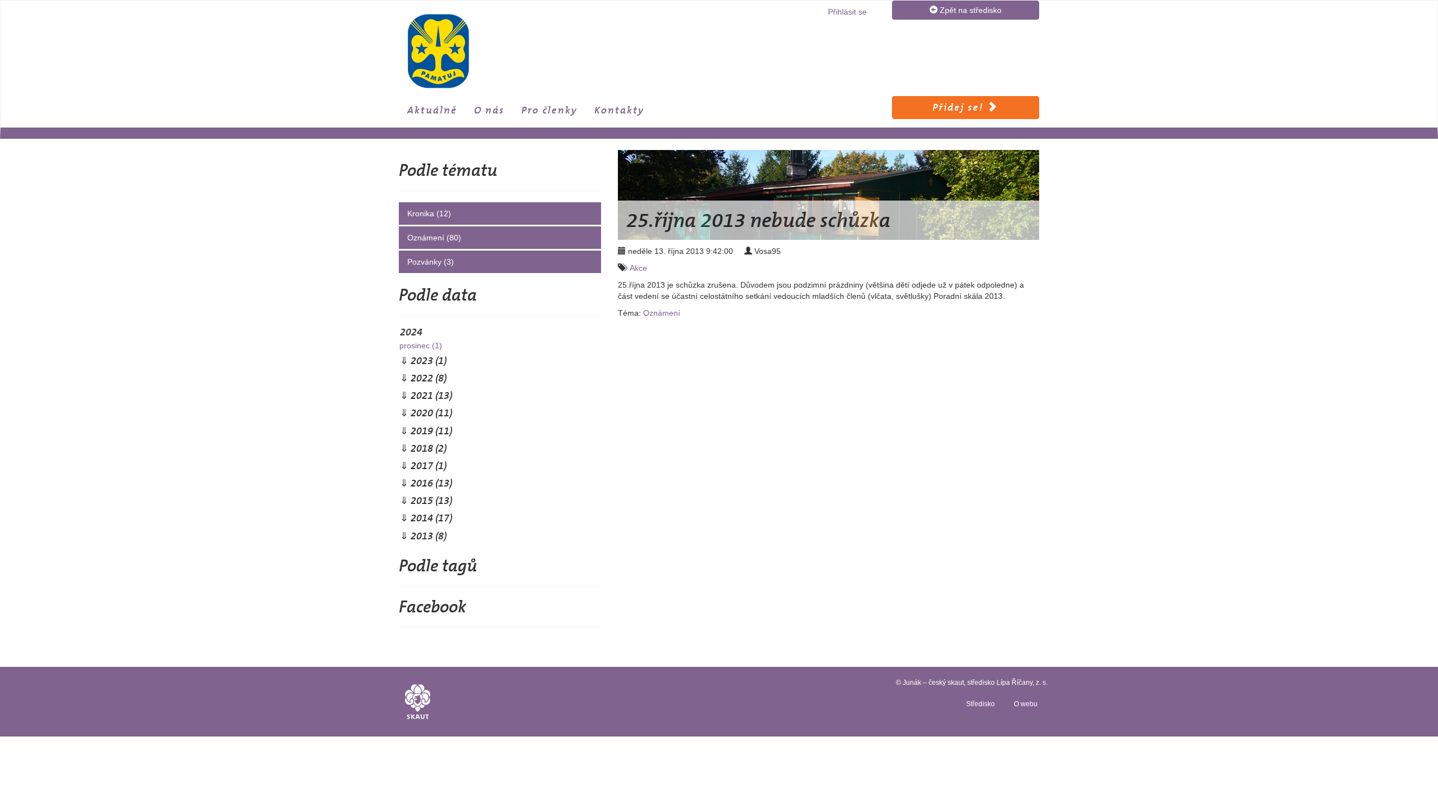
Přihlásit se (847, 11)
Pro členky (549, 110)
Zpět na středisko (970, 10)
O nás (489, 110)
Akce (638, 267)
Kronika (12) (429, 213)
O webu (1025, 704)
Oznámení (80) (434, 237)
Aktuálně (432, 110)
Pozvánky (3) (430, 261)
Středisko (980, 704)
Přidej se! (959, 107)
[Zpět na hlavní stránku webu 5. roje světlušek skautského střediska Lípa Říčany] (473, 51)
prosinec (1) (420, 345)
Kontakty (619, 110)
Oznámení (661, 312)
